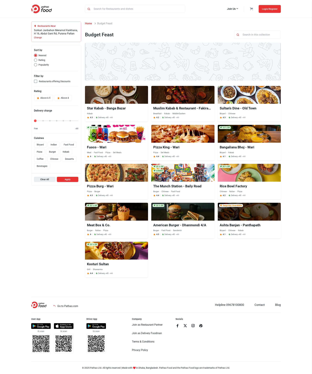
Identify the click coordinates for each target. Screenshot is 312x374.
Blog (278, 304)
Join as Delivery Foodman (147, 333)
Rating (42, 60)
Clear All (44, 179)
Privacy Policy (140, 350)
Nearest (42, 55)
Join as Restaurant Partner (147, 324)
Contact (259, 304)
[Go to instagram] (193, 326)
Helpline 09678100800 (229, 304)
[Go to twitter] (185, 326)
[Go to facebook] (177, 326)
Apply (68, 179)
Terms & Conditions (143, 341)
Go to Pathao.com (67, 306)
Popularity (44, 64)
